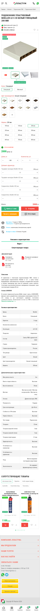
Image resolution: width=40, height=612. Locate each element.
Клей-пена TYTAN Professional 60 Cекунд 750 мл (29, 493)
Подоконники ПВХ (18, 9)
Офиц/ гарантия (8, 27)
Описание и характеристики (20, 239)
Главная (3, 9)
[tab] (20, 239)
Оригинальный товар (10, 25)
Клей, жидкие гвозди (27, 481)
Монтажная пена (6, 481)
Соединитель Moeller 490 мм (10, 186)
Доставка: (9, 222)
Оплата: (8, 227)
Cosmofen (5, 486)
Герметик (16, 481)
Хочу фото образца (9, 30)
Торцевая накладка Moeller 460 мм (12, 169)
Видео (20, 244)
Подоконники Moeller (30, 9)
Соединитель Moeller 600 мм (10, 195)
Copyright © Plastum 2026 (14, 601)
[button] (7, 3)
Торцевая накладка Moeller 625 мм (12, 177)
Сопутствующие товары (20, 248)
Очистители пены (15, 486)
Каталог (9, 9)
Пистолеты (26, 486)
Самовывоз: (9, 223)
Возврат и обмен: (11, 231)
